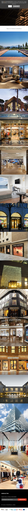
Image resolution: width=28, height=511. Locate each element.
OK (10, 6)
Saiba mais (16, 6)
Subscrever (22, 499)
